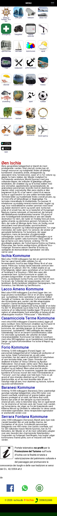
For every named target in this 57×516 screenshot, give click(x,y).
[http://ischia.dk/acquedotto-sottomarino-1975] (39, 487)
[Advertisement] (28, 507)
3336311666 (45, 500)
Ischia (30, 500)
